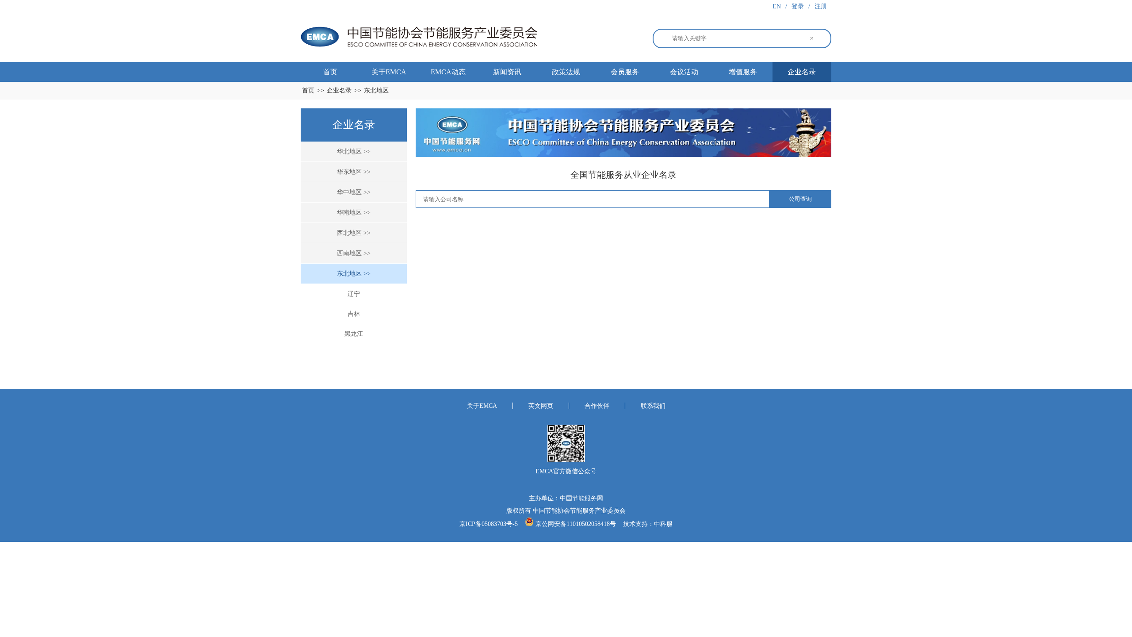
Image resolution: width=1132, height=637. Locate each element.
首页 (330, 72)
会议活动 (684, 72)
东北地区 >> (354, 273)
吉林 (354, 314)
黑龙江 (353, 333)
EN (777, 6)
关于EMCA (388, 72)
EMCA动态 (448, 72)
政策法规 (566, 72)
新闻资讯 (507, 72)
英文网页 (540, 406)
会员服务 (625, 72)
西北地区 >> (354, 233)
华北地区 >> (354, 151)
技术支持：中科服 (648, 524)
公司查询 (800, 199)
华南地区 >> (354, 212)
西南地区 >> (354, 253)
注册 (821, 6)
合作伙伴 (597, 406)
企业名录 (802, 72)
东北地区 (376, 90)
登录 (798, 6)
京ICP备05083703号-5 (489, 524)
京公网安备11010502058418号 (575, 524)
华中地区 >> (354, 192)
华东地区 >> (354, 172)
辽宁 (354, 294)
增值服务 (743, 72)
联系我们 (653, 406)
